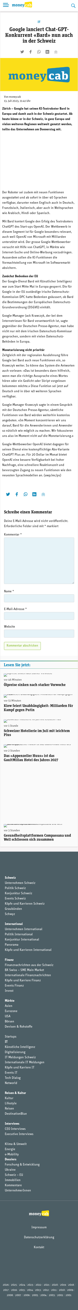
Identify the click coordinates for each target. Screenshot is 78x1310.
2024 (22, 1285)
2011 (54, 1290)
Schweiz (10, 878)
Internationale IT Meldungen (24, 1062)
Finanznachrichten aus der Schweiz (29, 965)
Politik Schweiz (15, 888)
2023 (30, 1285)
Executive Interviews (19, 1134)
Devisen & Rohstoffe (18, 1026)
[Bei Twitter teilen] (22, 52)
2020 (55, 1285)
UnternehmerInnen (18, 1190)
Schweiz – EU (14, 1175)
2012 (46, 1290)
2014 (30, 1290)
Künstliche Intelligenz (20, 1047)
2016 (14, 1290)
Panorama (11, 944)
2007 (18, 1295)
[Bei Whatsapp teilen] (39, 52)
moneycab (15, 96)
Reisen (9, 1108)
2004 (43, 1295)
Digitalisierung (15, 1052)
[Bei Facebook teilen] (31, 52)
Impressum (39, 1227)
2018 (71, 1285)
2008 (10, 1295)
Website (9, 626)
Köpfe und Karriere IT (19, 1067)
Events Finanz (14, 985)
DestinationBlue (16, 1113)
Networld (11, 1083)
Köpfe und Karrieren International (28, 950)
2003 (52, 1295)
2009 (70, 1290)
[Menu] (6, 5)
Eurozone (11, 1011)
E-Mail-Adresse (15, 609)
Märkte (9, 1000)
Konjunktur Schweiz (18, 893)
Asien (8, 1006)
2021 (46, 1285)
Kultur (9, 1098)
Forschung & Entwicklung (22, 1164)
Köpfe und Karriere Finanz (23, 980)
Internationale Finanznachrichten (28, 975)
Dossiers (10, 1159)
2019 (63, 1285)
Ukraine (10, 1169)
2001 (68, 1295)
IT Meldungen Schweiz (20, 1057)
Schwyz (10, 914)
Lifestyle (11, 1103)
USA (7, 1016)
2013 (38, 1290)
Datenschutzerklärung (39, 1237)
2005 (35, 1295)
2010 (62, 1290)
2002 (60, 1295)
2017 (6, 1290)
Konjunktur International (22, 939)
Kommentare (13, 1185)
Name (9, 591)
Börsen (9, 1021)
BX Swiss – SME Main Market (24, 970)
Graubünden (13, 909)
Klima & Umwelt (16, 1144)
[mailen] (56, 52)
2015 (22, 1290)
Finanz (9, 960)
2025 (14, 1285)
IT (39, 22)
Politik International (19, 934)
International (14, 924)
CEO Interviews (15, 1129)
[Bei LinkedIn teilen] (47, 52)
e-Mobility (12, 1154)
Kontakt (39, 1247)
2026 (6, 1285)
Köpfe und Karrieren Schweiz (25, 903)
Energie (10, 1149)
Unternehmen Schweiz (20, 883)
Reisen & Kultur (15, 1093)
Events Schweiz (15, 898)
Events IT (11, 1072)
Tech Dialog (13, 1078)
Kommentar (13, 534)
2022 (38, 1285)
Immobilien (13, 1180)
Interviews (12, 1123)
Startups (10, 1036)
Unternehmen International (23, 929)
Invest (9, 991)
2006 (27, 1295)
